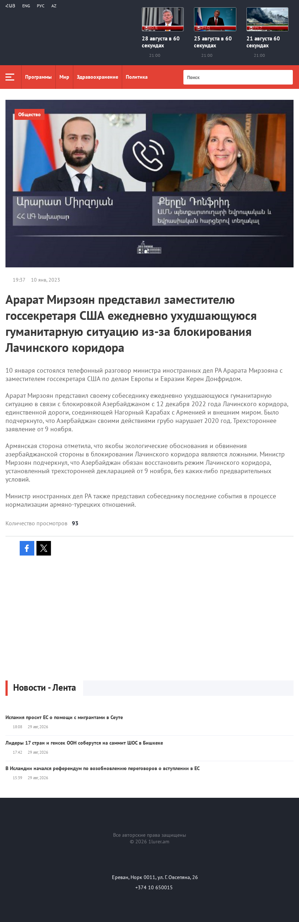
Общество (29, 114)
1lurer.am (158, 841)
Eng (26, 5)
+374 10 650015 (154, 887)
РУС (40, 5)
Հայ (10, 5)
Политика (137, 77)
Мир (64, 77)
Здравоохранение (97, 77)
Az (54, 5)
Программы (38, 77)
